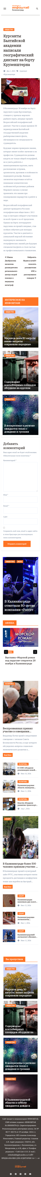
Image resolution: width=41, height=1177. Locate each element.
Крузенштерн (9, 74)
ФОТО (20, 561)
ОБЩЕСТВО (9, 29)
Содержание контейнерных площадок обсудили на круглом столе (20, 386)
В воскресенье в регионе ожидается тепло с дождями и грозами (19, 428)
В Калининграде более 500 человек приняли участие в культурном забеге (20, 866)
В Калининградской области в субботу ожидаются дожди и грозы (17, 1104)
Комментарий (9, 460)
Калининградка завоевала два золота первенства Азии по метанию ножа (27, 902)
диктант (23, 71)
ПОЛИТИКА (9, 684)
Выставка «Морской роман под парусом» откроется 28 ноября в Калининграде (20, 660)
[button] (35, 585)
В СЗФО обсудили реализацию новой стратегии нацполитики (26, 771)
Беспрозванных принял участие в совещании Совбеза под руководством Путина (19, 733)
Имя (5, 495)
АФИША (9, 652)
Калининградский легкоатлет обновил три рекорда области (27, 937)
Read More (8, 755)
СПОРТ (7, 819)
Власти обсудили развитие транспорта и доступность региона (27, 806)
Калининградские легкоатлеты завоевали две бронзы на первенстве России (28, 920)
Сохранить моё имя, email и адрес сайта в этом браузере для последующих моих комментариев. (20, 534)
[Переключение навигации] (5, 8)
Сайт (5, 516)
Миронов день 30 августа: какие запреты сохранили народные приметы (20, 342)
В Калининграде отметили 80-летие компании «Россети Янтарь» (20, 607)
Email (6, 506)
